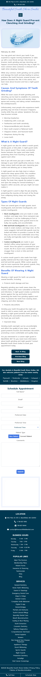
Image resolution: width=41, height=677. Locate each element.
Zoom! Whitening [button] (20, 647)
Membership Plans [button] (20, 563)
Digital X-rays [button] (20, 604)
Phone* (20, 407)
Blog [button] (20, 577)
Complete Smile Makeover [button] (20, 601)
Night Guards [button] (20, 653)
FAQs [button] (20, 574)
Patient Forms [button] (20, 565)
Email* (20, 399)
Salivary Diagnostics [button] (21, 629)
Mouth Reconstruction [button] (20, 618)
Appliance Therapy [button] (20, 644)
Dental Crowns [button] (20, 599)
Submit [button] (20, 471)
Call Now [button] (11, 675)
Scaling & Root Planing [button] (20, 621)
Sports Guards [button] (21, 650)
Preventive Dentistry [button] (20, 655)
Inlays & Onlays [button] (20, 596)
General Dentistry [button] (20, 585)
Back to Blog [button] (20, 352)
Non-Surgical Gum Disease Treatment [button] (20, 641)
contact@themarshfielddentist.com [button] (22, 529)
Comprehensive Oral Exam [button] (20, 632)
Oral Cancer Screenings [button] (20, 661)
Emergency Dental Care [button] (20, 593)
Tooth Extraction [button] (20, 623)
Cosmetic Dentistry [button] (20, 626)
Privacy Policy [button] (35, 668)
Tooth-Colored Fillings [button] (20, 612)
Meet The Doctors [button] (20, 560)
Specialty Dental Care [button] (20, 615)
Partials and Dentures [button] (20, 610)
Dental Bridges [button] (20, 607)
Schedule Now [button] (30, 675)
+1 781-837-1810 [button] (20, 4)
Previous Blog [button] (20, 356)
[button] (20, 9)
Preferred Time (20, 423)
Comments (21, 440)
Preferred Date (20, 415)
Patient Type (20, 432)
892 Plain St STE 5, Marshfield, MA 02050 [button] (21, 2)
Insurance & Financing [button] (20, 568)
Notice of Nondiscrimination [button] (21, 670)
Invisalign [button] (20, 658)
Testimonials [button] (20, 571)
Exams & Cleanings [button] (20, 590)
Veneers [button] (20, 637)
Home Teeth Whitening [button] (20, 588)
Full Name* (21, 392)
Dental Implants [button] (20, 634)
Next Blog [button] (20, 361)
